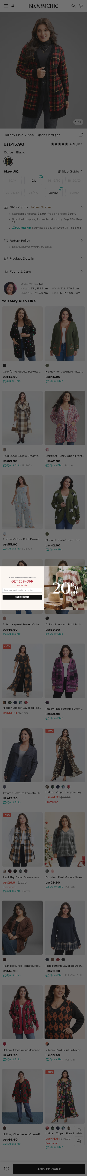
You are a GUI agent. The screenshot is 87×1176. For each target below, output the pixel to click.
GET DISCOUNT (22, 597)
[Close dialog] (85, 568)
